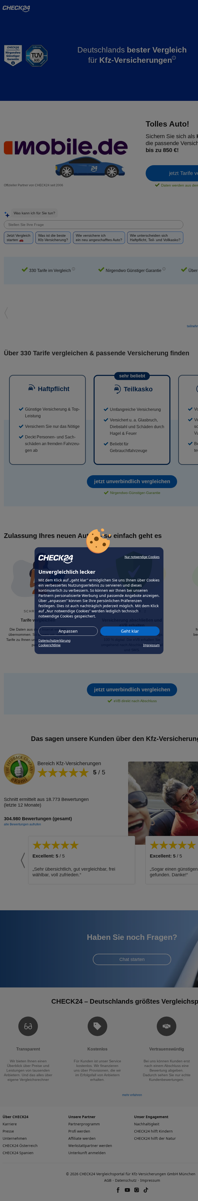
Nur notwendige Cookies (142, 557)
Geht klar (130, 631)
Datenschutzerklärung (54, 640)
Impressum (151, 645)
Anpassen (68, 631)
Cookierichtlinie (49, 645)
